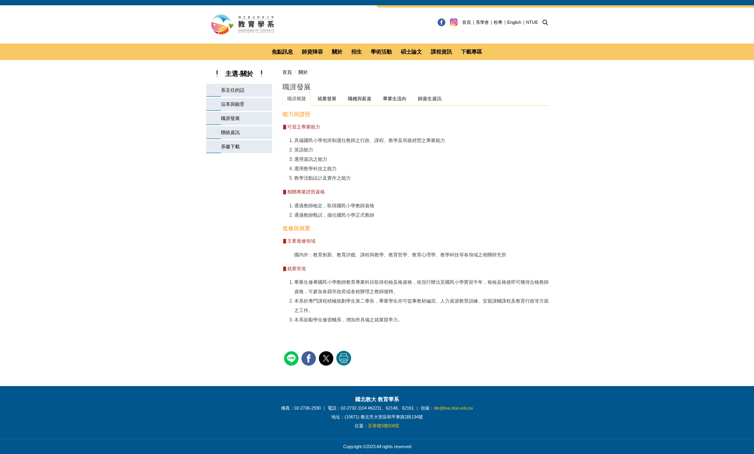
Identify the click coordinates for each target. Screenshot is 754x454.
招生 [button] (356, 52)
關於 (303, 72)
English (514, 22)
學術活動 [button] (381, 52)
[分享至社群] (292, 357)
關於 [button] (337, 52)
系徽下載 (230, 146)
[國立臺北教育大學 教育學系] (377, 24)
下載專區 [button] (471, 52)
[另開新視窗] (441, 22)
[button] (545, 23)
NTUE (532, 22)
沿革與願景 (232, 104)
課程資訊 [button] (441, 52)
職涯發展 (230, 118)
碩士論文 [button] (411, 52)
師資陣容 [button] (312, 52)
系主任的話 (232, 90)
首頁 (466, 22)
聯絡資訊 (230, 132)
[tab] (296, 99)
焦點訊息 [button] (282, 52)
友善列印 (343, 358)
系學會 (482, 22)
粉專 (498, 22)
